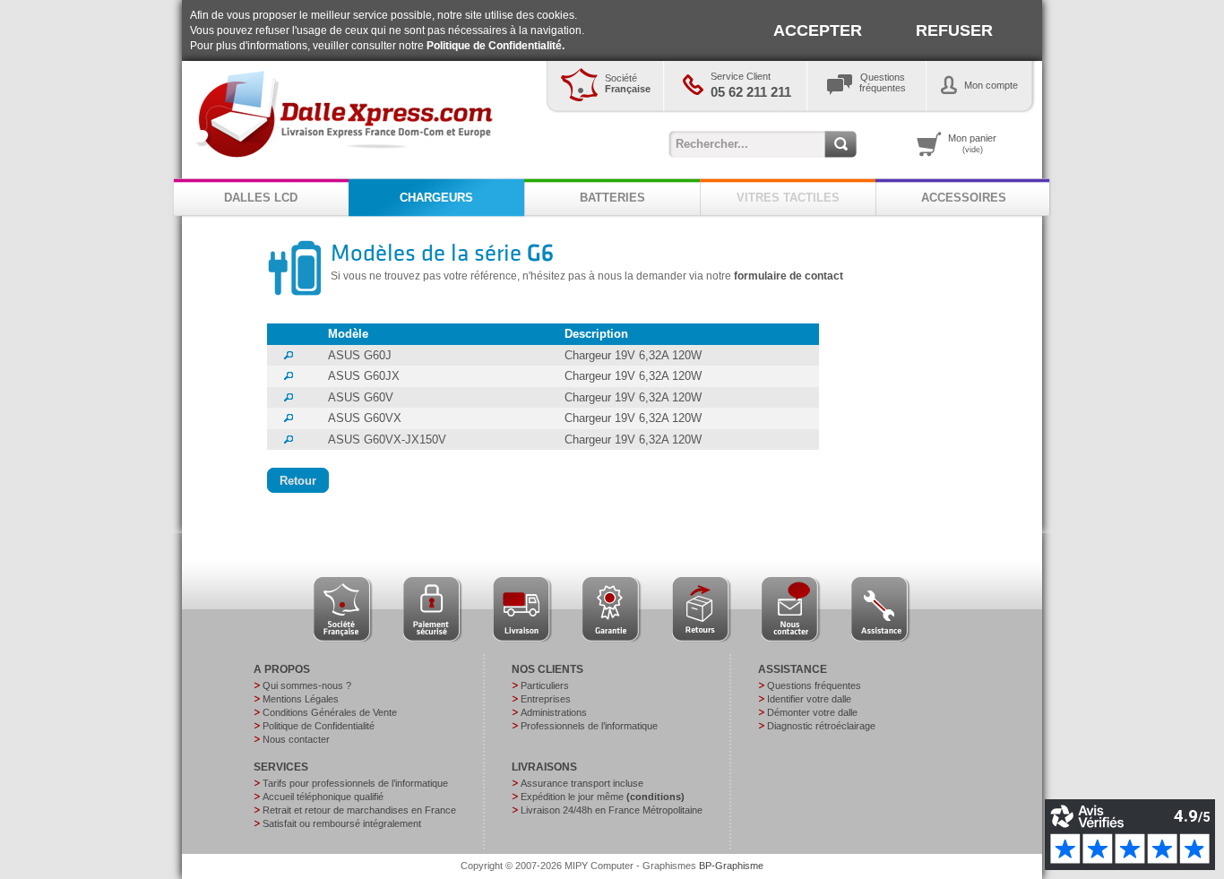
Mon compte (991, 85)
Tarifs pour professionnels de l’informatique (355, 783)
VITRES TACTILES (788, 197)
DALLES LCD (260, 197)
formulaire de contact (788, 276)
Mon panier (972, 143)
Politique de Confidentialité (319, 725)
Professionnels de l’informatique (589, 725)
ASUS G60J (360, 355)
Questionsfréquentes (882, 82)
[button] (298, 480)
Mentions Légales (301, 699)
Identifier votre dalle (809, 699)
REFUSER (954, 30)
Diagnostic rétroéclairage (821, 725)
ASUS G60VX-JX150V (387, 439)
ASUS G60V (360, 397)
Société (628, 83)
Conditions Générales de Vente (330, 712)
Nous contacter (296, 739)
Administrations (554, 712)
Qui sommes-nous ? (307, 685)
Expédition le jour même (603, 796)
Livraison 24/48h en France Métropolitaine (612, 810)
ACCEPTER (817, 30)
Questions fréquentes (814, 685)
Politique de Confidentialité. (496, 45)
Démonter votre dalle (812, 712)
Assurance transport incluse (582, 783)
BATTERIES (612, 197)
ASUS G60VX (364, 418)
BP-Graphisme (731, 865)
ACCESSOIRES (963, 197)
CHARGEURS (436, 197)
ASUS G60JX (364, 376)
